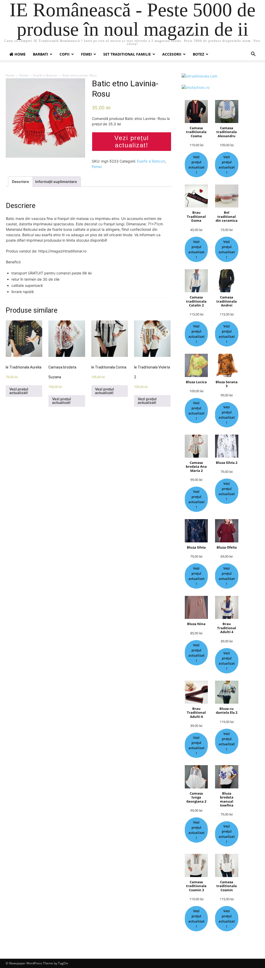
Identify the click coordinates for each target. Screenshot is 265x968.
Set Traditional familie (127, 54)
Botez (198, 54)
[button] (253, 54)
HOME (19, 54)
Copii (65, 54)
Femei (86, 54)
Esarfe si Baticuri (45, 75)
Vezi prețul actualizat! (131, 141)
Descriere (20, 181)
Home (10, 75)
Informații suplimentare (56, 181)
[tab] (20, 181)
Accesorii (171, 54)
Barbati (40, 54)
